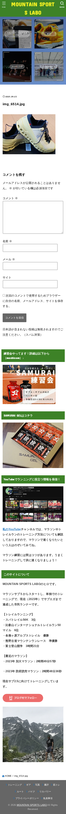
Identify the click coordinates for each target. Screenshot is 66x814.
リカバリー (45, 791)
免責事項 (47, 798)
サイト (7, 277)
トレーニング (15, 784)
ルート (20, 791)
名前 (7, 241)
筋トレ (56, 784)
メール (9, 259)
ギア (28, 784)
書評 (46, 784)
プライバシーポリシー (27, 798)
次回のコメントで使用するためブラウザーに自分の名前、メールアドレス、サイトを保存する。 (33, 301)
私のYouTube (12, 529)
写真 (37, 784)
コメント (10, 198)
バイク (31, 791)
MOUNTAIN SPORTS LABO (33, 8)
